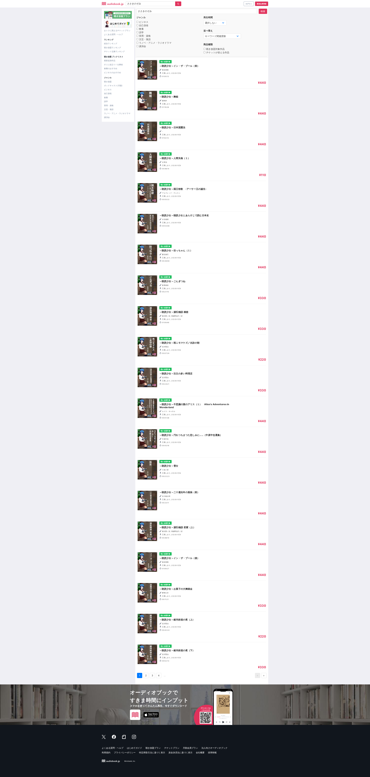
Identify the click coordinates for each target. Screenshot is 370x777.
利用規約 (106, 752)
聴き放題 (108, 81)
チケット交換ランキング (114, 51)
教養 (106, 97)
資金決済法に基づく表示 (180, 752)
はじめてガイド (134, 748)
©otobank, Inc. (129, 761)
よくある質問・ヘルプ (113, 34)
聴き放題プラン (153, 748)
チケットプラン (171, 748)
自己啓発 (108, 93)
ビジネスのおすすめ (112, 72)
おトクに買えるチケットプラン (117, 30)
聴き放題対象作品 (215, 49)
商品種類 (208, 44)
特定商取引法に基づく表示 (152, 752)
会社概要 (200, 752)
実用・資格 (108, 105)
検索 (263, 11)
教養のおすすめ (110, 68)
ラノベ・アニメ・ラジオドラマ (117, 113)
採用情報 (212, 752)
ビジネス (108, 89)
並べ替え (208, 30)
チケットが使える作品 (217, 52)
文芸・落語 (108, 109)
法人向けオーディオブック (214, 748)
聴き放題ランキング (112, 47)
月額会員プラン (190, 748)
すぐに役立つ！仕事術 (113, 64)
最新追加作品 (109, 60)
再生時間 (208, 17)
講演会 (107, 117)
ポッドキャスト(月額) (113, 85)
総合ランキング (110, 43)
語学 (106, 101)
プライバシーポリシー (125, 752)
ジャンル (141, 17)
